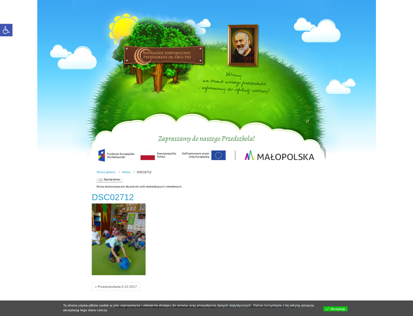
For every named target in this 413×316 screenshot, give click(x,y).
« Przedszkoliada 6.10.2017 (116, 287)
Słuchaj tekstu (112, 179)
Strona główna (106, 172)
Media (126, 172)
